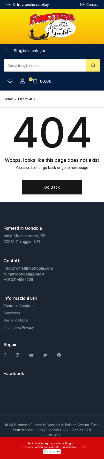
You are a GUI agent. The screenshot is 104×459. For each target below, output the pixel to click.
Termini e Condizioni (20, 305)
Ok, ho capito (52, 451)
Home (8, 99)
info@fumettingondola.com (28, 268)
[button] (26, 51)
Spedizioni (12, 313)
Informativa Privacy (19, 327)
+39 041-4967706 (18, 279)
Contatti (92, 4)
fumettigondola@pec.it (24, 274)
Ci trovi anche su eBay (31, 4)
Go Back (52, 187)
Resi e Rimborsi (16, 320)
